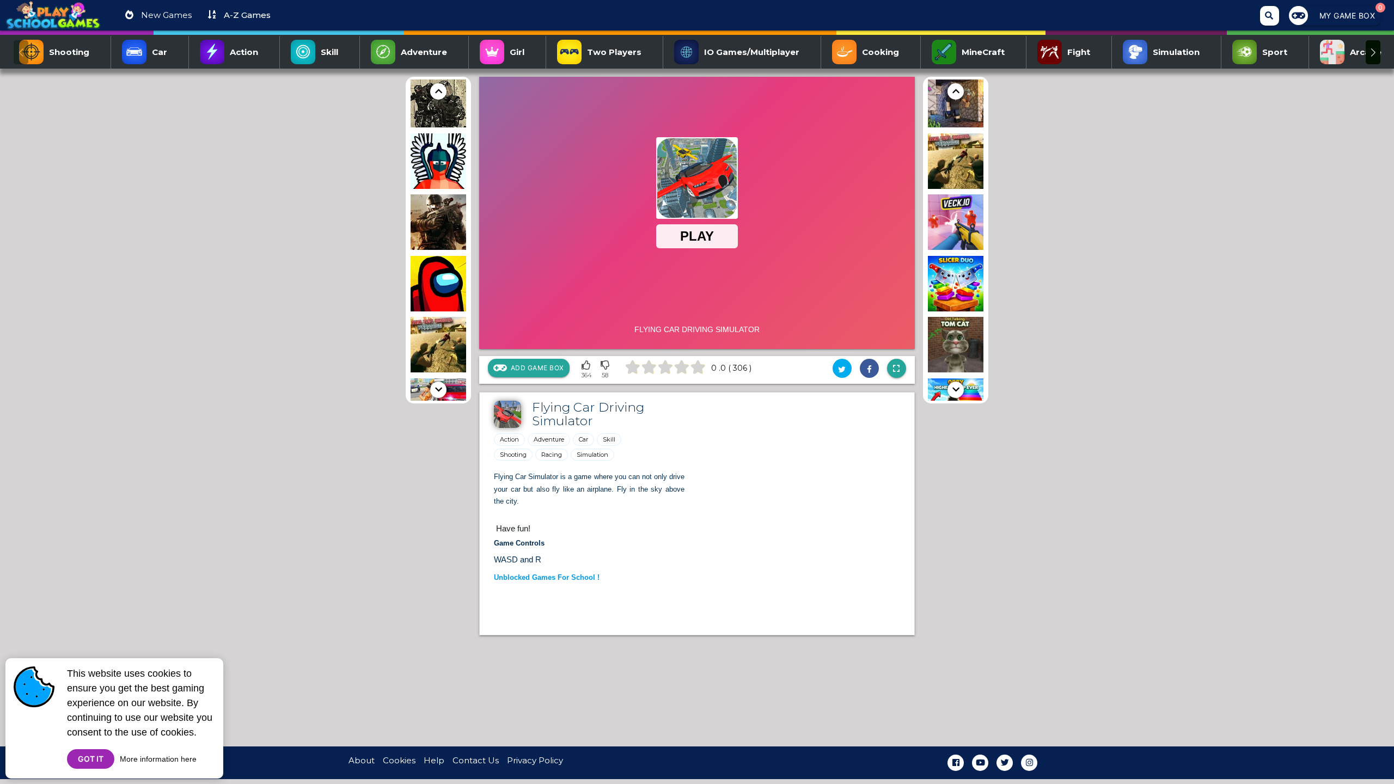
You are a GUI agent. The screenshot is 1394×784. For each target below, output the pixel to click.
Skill (609, 439)
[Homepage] (53, 19)
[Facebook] (955, 763)
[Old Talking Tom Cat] (955, 346)
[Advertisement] (354, 240)
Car (583, 439)
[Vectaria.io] (955, 101)
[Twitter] (1004, 763)
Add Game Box (537, 368)
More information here (158, 759)
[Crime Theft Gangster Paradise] (438, 346)
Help (434, 760)
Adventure (549, 439)
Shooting (513, 454)
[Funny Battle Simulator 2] (438, 163)
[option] (438, 101)
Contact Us (476, 760)
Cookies (399, 760)
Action (509, 439)
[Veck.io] (955, 224)
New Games (165, 15)
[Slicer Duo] (955, 285)
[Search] (1269, 16)
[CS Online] (438, 101)
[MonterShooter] (438, 224)
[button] (1373, 52)
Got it (90, 758)
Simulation (592, 454)
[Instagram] (1029, 763)
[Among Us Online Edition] (438, 285)
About (361, 760)
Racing (551, 454)
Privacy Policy (535, 760)
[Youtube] (980, 763)
